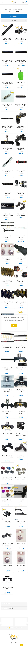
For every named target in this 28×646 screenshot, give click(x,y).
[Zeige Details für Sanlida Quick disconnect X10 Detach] (7, 513)
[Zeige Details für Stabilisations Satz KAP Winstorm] (20, 227)
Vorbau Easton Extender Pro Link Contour (20, 105)
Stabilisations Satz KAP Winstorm (20, 236)
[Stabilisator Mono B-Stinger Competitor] (7, 337)
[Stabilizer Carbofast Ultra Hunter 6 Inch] (7, 52)
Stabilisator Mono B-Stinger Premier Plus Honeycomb (21, 347)
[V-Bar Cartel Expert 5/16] (20, 381)
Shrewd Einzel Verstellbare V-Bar (20, 456)
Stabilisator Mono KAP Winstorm (7, 368)
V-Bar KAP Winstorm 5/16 (7, 412)
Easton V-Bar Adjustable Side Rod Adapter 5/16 (20, 127)
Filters (14, 16)
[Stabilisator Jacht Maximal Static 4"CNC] (20, 271)
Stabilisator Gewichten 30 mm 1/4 (7, 258)
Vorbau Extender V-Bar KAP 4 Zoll (7, 170)
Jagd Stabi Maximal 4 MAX (21, 258)
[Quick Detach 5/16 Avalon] (20, 183)
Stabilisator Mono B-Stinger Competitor (7, 346)
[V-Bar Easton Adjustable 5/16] (20, 139)
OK (14, 325)
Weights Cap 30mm (7, 565)
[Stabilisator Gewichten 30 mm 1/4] (7, 249)
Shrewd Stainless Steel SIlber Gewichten (20, 478)
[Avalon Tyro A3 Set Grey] (7, 227)
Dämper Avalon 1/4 (20, 82)
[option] (7, 622)
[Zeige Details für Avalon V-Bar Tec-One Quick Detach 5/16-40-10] (20, 30)
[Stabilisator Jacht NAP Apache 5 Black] (7, 293)
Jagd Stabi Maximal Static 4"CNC (20, 280)
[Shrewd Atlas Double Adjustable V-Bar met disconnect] (7, 447)
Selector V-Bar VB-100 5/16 (7, 588)
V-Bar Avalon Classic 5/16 (21, 368)
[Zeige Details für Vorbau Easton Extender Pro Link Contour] (20, 96)
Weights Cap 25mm (20, 543)
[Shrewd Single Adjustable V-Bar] (20, 447)
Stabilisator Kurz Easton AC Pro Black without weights (7, 127)
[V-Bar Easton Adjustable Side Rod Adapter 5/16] (20, 118)
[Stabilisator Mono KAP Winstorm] (7, 359)
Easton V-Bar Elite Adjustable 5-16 (21, 149)
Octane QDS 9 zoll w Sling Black (7, 192)
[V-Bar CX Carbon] (20, 403)
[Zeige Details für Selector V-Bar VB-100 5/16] (7, 579)
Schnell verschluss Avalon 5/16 (20, 192)
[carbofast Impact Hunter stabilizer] (20, 52)
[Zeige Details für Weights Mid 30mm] (20, 557)
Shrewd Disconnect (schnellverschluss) (7, 478)
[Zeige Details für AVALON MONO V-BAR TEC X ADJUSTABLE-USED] (7, 535)
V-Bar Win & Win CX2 (7, 434)
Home (5, 9)
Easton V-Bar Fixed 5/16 (7, 149)
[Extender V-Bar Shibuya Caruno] (7, 205)
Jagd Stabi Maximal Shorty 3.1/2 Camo (7, 280)
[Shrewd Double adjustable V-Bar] (20, 205)
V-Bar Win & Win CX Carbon (20, 412)
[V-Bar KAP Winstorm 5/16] (7, 403)
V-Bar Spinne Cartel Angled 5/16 (7, 390)
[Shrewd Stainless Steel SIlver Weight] (20, 469)
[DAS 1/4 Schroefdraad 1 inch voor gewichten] (7, 96)
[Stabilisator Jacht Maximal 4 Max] (20, 249)
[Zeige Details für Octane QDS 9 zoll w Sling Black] (7, 183)
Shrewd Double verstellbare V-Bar (21, 214)
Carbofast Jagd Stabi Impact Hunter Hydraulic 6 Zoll (20, 61)
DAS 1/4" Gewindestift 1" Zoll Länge (7, 105)
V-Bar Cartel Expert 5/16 (20, 390)
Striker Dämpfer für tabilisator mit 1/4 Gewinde (20, 501)
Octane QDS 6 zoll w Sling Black (21, 170)
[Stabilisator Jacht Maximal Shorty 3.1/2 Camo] (7, 271)
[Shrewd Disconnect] (7, 469)
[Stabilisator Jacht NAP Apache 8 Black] (20, 293)
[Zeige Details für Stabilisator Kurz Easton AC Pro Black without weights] (7, 118)
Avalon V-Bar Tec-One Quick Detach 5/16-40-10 (20, 39)
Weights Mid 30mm (20, 565)
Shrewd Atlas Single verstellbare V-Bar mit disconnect (21, 435)
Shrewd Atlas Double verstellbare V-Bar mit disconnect (7, 457)
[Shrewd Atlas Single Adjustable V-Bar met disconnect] (20, 425)
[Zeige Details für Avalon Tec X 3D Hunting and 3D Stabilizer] (20, 513)
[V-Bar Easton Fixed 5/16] (7, 139)
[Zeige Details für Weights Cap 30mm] (7, 557)
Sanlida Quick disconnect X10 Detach (7, 522)
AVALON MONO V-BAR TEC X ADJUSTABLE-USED (7, 545)
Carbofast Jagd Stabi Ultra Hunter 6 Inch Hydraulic (7, 61)
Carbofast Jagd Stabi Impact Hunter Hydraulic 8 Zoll (7, 83)
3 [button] (9, 627)
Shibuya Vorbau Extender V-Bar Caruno (7, 214)
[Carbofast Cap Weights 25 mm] (20, 535)
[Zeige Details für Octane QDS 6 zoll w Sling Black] (20, 161)
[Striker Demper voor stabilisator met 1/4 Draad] (20, 491)
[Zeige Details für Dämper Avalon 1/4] (20, 74)
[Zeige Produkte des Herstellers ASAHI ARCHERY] (21, 622)
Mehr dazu (14, 328)
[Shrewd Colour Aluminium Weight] (7, 491)
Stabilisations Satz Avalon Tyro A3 (7, 236)
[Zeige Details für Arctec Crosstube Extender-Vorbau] (7, 30)
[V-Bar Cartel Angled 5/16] (7, 381)
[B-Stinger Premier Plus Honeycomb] (20, 337)
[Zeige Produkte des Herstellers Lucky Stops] (7, 622)
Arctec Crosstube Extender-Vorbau (7, 39)
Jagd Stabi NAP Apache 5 (7, 302)
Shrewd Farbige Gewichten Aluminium (7, 500)
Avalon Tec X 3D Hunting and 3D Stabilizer (21, 523)
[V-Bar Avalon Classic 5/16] (20, 359)
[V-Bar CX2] (7, 425)
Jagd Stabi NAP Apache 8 (20, 302)
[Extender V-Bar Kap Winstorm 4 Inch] (7, 161)
